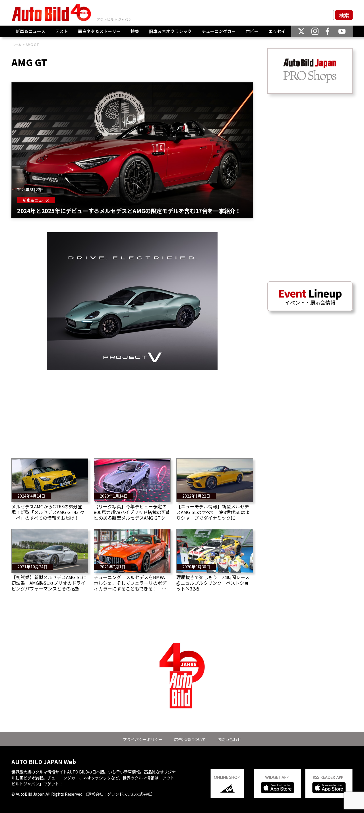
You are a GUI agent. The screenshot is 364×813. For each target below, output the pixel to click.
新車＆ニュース (30, 31)
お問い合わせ (229, 739)
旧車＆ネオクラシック (170, 31)
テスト (61, 31)
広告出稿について (190, 739)
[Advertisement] (132, 410)
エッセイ (277, 31)
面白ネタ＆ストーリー (99, 31)
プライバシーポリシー (143, 739)
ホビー (252, 31)
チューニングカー (219, 31)
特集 (135, 31)
